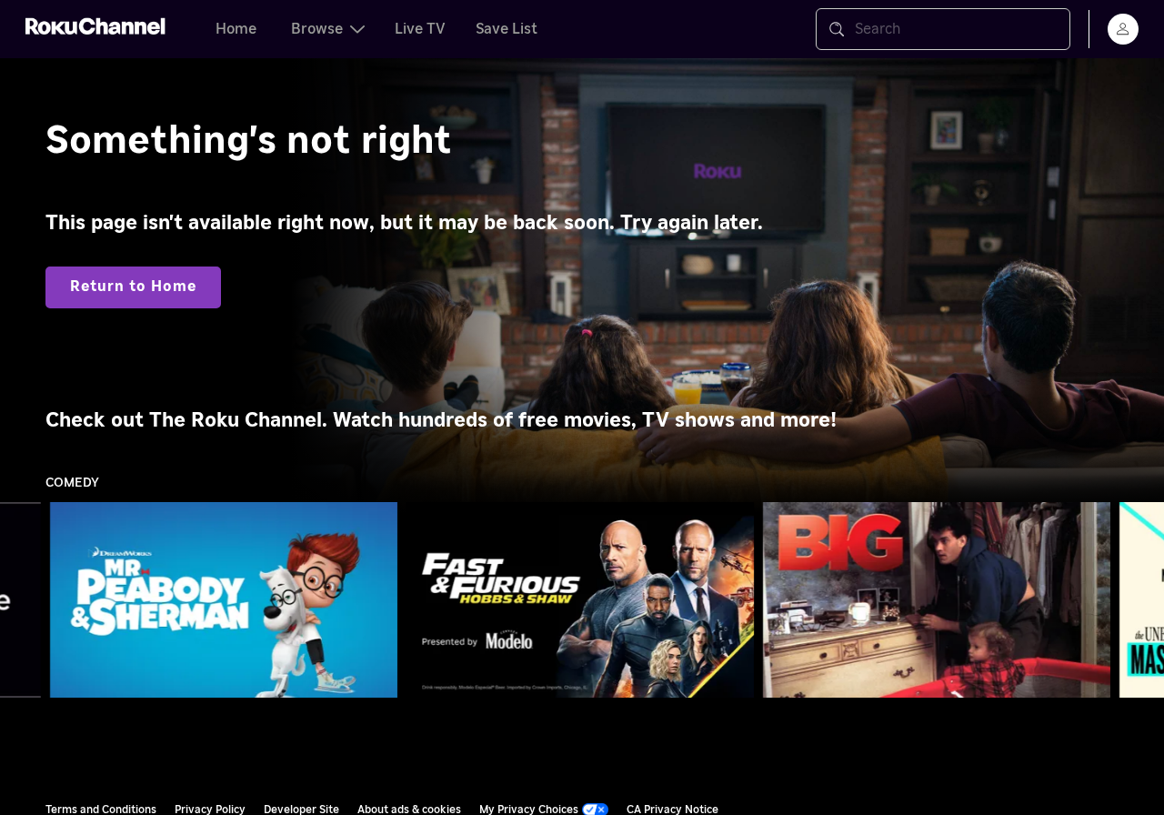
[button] (227, 599)
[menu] (1123, 29)
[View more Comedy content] (1141, 600)
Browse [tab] (317, 29)
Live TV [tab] (420, 29)
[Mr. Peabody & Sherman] (223, 600)
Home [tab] (236, 29)
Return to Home (133, 286)
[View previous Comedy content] (22, 600)
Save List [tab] (506, 29)
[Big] (936, 600)
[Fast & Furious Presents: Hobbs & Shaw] (580, 600)
